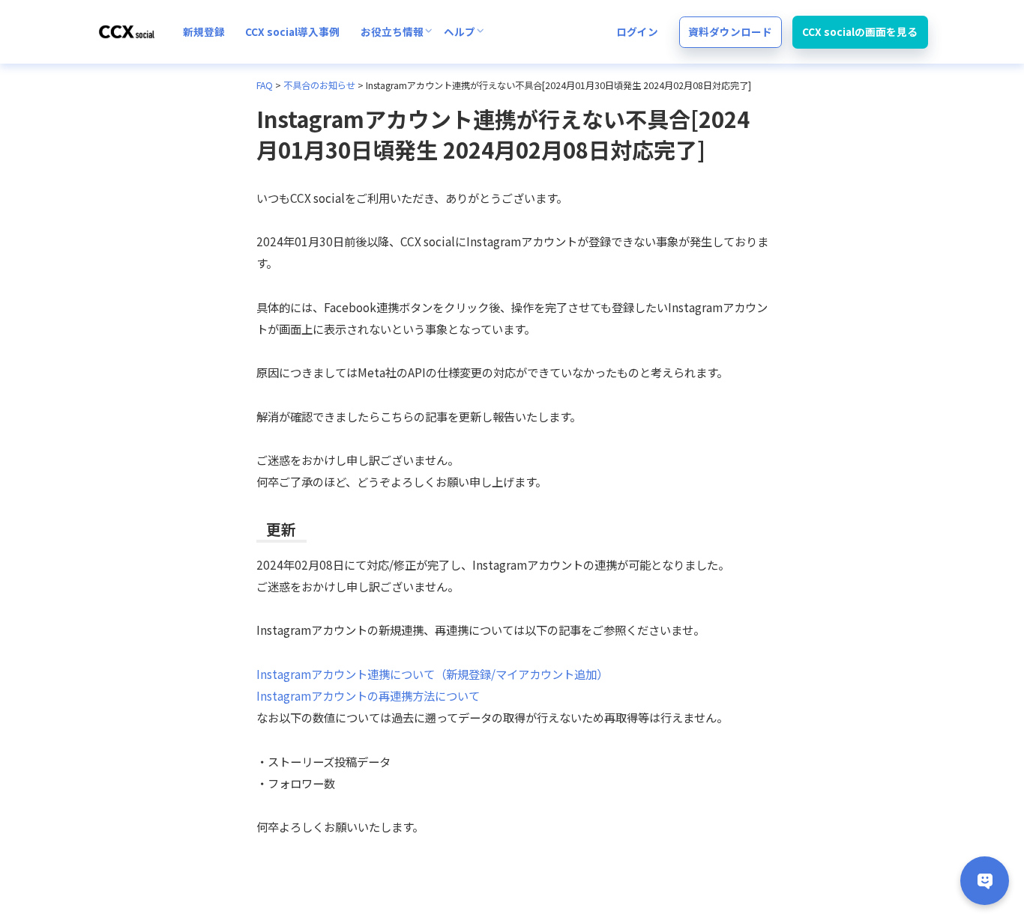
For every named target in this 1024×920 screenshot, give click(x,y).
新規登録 (204, 31)
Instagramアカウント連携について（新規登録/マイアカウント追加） (432, 673)
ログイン (637, 31)
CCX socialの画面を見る (860, 31)
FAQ (264, 85)
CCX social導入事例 (292, 31)
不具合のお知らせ (319, 85)
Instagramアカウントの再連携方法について (368, 695)
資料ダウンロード (730, 31)
